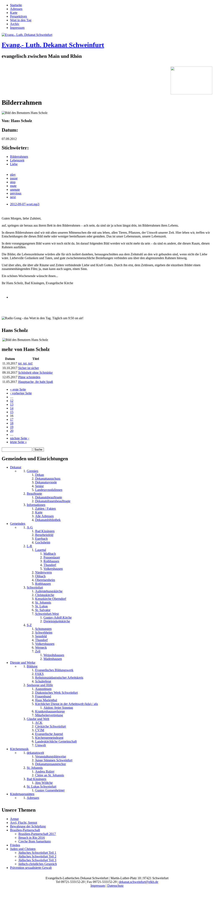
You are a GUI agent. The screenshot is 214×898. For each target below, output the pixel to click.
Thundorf (49, 565)
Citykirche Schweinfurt (50, 726)
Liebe (14, 164)
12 (11, 400)
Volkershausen (53, 568)
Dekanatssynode (46, 482)
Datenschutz (115, 885)
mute (13, 186)
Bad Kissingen (45, 531)
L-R (29, 546)
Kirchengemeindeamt (49, 737)
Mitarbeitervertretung (49, 715)
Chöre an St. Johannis (49, 775)
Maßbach (49, 553)
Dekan (39, 475)
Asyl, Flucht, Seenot (23, 822)
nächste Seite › (19, 438)
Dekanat (15, 467)
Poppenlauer (51, 557)
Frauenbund (43, 696)
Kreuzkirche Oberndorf (50, 598)
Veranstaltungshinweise (50, 756)
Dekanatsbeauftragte (48, 497)
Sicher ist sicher (28, 368)
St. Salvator (42, 610)
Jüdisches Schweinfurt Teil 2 (37, 856)
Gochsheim (42, 542)
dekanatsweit (35, 752)
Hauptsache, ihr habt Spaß (35, 381)
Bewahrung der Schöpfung (28, 826)
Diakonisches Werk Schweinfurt (56, 692)
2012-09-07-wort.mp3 (24, 204)
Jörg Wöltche (44, 782)
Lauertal (40, 550)
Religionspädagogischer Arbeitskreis (59, 677)
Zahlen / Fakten (45, 508)
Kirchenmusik (19, 749)
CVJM (39, 730)
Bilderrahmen (19, 156)
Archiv (14, 24)
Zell (37, 651)
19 (11, 427)
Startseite (16, 5)
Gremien (32, 471)
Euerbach (41, 538)
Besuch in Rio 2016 (31, 837)
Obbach (40, 576)
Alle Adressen (44, 516)
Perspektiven (18, 16)
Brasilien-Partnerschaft (25, 830)
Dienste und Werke (22, 662)
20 (11, 431)
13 (11, 404)
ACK (38, 722)
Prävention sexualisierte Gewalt (31, 867)
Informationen (36, 505)
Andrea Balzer (44, 771)
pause (14, 178)
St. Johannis (43, 602)
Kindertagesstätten (22, 794)
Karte (13, 12)
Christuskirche (44, 595)
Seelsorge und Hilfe (40, 685)
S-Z (29, 625)
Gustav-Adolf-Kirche (57, 617)
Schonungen (43, 629)
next (13, 197)
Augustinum (43, 689)
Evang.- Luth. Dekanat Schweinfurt (53, 45)
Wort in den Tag (20, 20)
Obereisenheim (45, 580)
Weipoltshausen (53, 655)
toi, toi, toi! (25, 363)
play (13, 174)
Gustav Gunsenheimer (50, 790)
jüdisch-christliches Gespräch (37, 864)
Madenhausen (52, 659)
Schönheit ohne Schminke (35, 372)
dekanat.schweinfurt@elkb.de (138, 882)
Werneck (41, 647)
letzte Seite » (18, 442)
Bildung (32, 666)
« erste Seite (18, 389)
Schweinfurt (35, 587)
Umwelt (40, 745)
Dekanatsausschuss (47, 478)
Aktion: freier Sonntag (58, 707)
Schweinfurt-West (47, 613)
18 (11, 423)
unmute (15, 189)
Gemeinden (17, 523)
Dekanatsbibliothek (48, 520)
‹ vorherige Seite (21, 393)
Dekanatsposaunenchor (50, 764)
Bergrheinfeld (44, 535)
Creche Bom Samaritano (34, 841)
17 (11, 419)
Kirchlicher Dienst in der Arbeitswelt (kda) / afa (66, 704)
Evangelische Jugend (49, 734)
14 (11, 408)
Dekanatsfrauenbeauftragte (52, 501)
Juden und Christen (23, 849)
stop (12, 182)
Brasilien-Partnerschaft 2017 (37, 834)
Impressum (17, 27)
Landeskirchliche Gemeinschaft (56, 741)
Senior (39, 486)
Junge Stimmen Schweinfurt (53, 760)
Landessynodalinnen (48, 490)
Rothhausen (51, 561)
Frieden (15, 845)
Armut (14, 819)
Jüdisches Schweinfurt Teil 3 (37, 860)
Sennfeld (41, 636)
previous (15, 193)
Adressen (16, 9)
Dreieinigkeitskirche (56, 621)
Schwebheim (43, 632)
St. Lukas (41, 606)
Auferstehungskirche (48, 591)
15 (11, 412)
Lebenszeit (17, 160)
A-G (30, 527)
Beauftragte (34, 493)
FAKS (39, 674)
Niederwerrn (43, 572)
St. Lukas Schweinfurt (41, 786)
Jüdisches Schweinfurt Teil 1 (37, 852)
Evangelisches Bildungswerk (54, 670)
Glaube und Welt (38, 719)
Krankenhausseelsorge (50, 711)
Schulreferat (43, 681)
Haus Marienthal (46, 700)
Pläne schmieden (29, 377)
